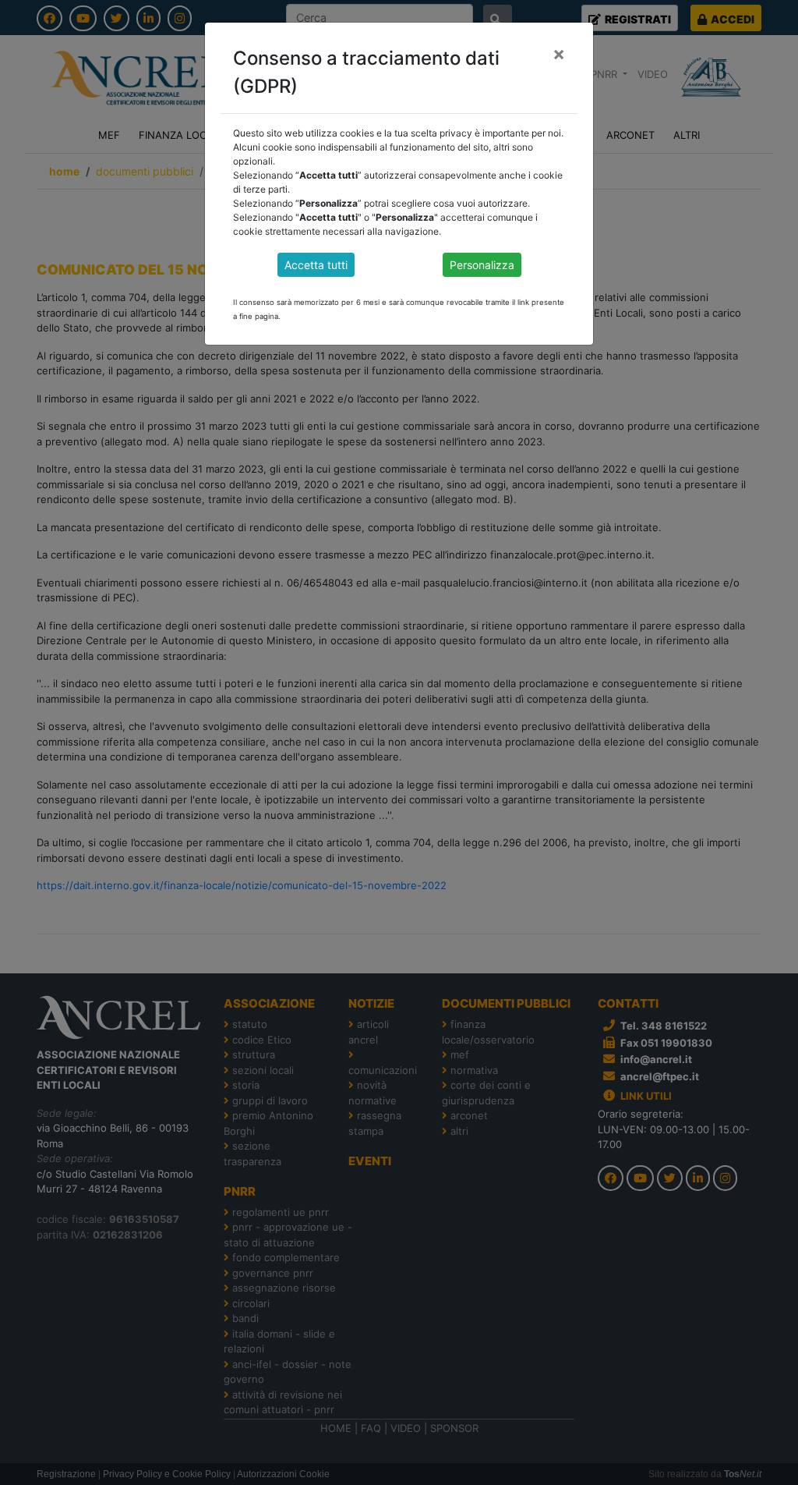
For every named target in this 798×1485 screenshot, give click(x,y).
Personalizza (482, 264)
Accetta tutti (316, 264)
